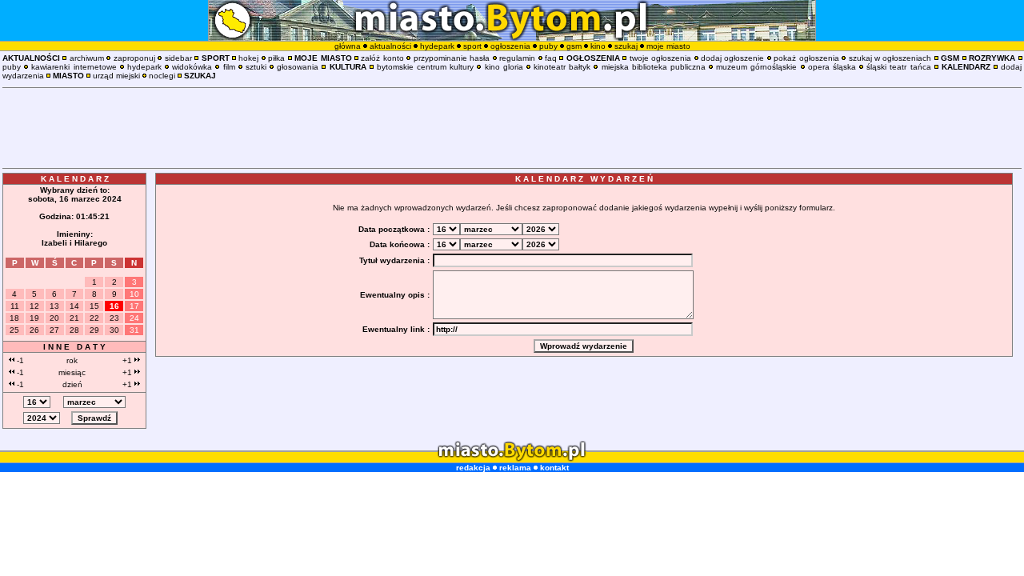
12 (34, 306)
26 (34, 330)
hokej (248, 58)
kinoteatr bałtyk (562, 66)
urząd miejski (116, 75)
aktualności (390, 46)
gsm (574, 46)
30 (114, 330)
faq (551, 58)
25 (14, 330)
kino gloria (504, 66)
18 (14, 318)
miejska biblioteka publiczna (654, 66)
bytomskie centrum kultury (425, 66)
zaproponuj (134, 58)
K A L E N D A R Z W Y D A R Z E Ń (584, 178)
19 (34, 318)
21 (74, 318)
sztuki (256, 66)
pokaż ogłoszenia (806, 58)
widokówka (192, 66)
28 (74, 330)
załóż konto (382, 58)
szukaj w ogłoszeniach (890, 58)
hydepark (437, 46)
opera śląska (832, 66)
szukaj (626, 46)
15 (94, 306)
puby (548, 46)
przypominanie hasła (452, 58)
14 (74, 306)
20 (54, 318)
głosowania (297, 66)
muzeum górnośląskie (756, 66)
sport (472, 46)
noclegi (162, 75)
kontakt (554, 467)
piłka (276, 58)
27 (54, 330)
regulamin (517, 58)
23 (114, 318)
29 (94, 330)
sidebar (178, 58)
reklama (515, 467)
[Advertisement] (512, 128)
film (229, 66)
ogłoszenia (510, 46)
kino (598, 46)
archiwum (87, 58)
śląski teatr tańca (898, 66)
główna (347, 46)
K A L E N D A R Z (75, 178)
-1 (19, 360)
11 (14, 306)
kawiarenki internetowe (73, 66)
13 (54, 306)
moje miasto (668, 46)
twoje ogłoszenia (660, 58)
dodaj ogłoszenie (732, 58)
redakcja (473, 467)
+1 (128, 360)
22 (94, 318)
